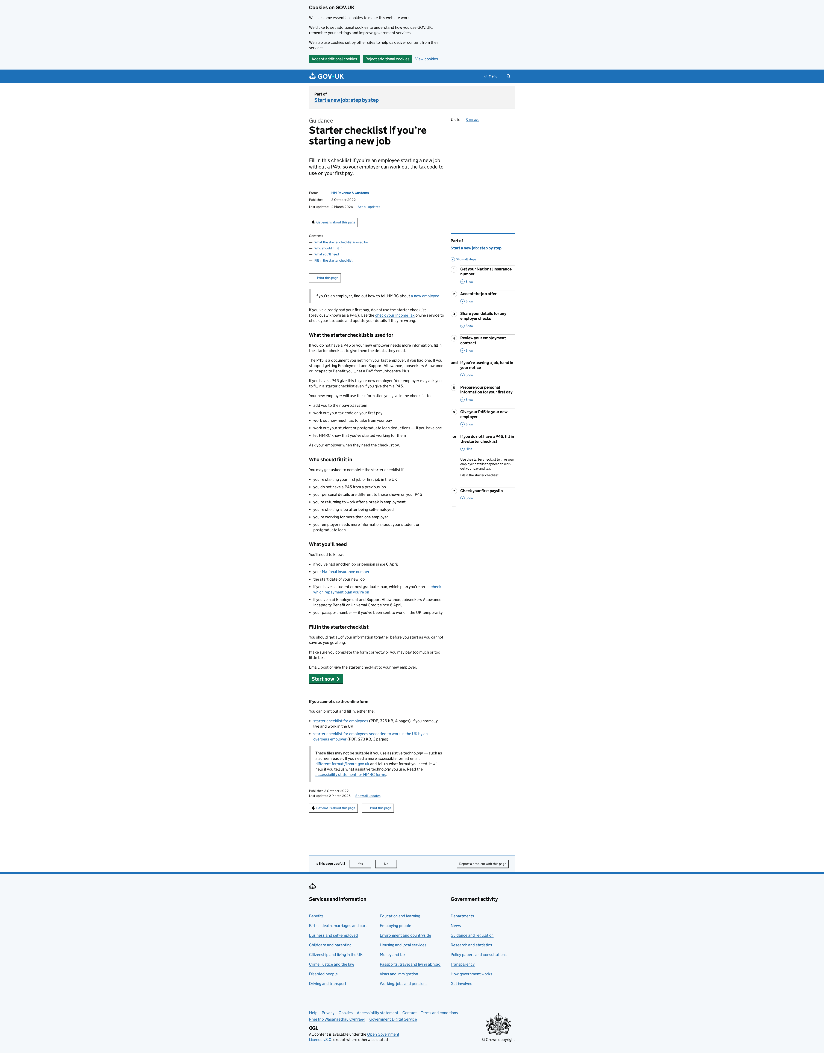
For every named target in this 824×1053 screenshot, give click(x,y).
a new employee (425, 295)
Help (313, 1012)
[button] (326, 678)
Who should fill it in (328, 248)
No (390, 864)
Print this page (327, 278)
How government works (471, 973)
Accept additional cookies (334, 58)
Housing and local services (403, 944)
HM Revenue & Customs (350, 193)
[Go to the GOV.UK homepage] (326, 76)
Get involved (462, 983)
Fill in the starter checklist (333, 260)
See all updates (369, 207)
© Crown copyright (498, 1039)
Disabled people (323, 973)
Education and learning (400, 915)
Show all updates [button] (367, 796)
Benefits (316, 915)
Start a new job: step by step (346, 100)
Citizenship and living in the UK (336, 954)
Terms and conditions (439, 1012)
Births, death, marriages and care (338, 925)
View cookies (426, 59)
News (456, 925)
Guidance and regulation (472, 935)
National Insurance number (346, 571)
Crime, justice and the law (331, 964)
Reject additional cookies (387, 58)
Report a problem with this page (482, 864)
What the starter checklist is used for (341, 242)
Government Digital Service (393, 1019)
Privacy (328, 1012)
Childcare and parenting (330, 944)
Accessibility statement (377, 1012)
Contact (409, 1012)
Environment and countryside (405, 935)
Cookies (346, 1012)
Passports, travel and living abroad (410, 964)
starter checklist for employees (340, 720)
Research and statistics (471, 944)
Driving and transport (327, 983)
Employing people (395, 925)
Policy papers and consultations (479, 954)
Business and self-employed (333, 935)
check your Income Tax (395, 315)
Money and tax (393, 954)
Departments (462, 915)
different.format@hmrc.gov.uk (342, 763)
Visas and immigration (399, 973)
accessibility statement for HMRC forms (350, 774)
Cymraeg (472, 119)
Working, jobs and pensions (403, 983)
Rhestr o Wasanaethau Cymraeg (337, 1019)
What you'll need (326, 254)
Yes (364, 864)
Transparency (463, 964)
